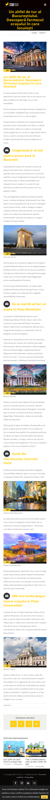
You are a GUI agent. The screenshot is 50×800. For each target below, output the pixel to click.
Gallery (18, 748)
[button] (6, 754)
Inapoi (34, 32)
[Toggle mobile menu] (45, 4)
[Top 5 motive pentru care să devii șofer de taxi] (36, 749)
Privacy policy (29, 777)
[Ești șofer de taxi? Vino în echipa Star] (14, 749)
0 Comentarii (18, 764)
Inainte (42, 32)
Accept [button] (44, 797)
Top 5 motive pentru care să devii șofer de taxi (31, 748)
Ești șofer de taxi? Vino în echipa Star (9, 748)
